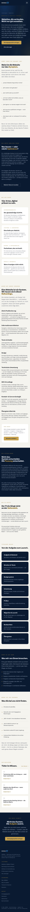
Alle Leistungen (8, 47)
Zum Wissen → (24, 766)
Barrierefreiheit (5, 901)
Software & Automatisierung (8, 869)
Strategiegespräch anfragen (11, 42)
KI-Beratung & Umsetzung (7, 871)
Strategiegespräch (6, 894)
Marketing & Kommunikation (8, 866)
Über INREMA (5, 880)
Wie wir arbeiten (5, 882)
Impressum (4, 896)
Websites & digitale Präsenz (8, 864)
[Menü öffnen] (26, 2)
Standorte (4, 887)
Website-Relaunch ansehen (11, 185)
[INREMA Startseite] (5, 3)
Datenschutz (4, 898)
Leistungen (4, 13)
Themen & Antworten (6, 885)
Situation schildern (11, 438)
